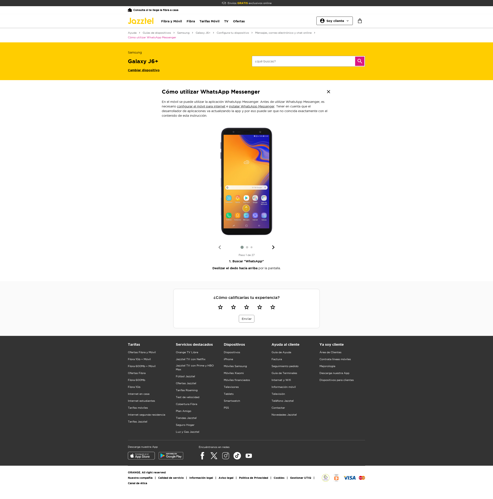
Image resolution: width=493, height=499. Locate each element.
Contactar (278, 407)
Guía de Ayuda (281, 352)
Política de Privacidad (253, 477)
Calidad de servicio (171, 477)
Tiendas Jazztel (186, 417)
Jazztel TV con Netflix (190, 359)
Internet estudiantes (141, 400)
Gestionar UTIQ (300, 477)
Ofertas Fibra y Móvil (142, 352)
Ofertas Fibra (137, 373)
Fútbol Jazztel (185, 376)
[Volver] (328, 91)
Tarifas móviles (138, 407)
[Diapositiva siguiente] (273, 247)
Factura (277, 359)
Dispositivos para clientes (336, 380)
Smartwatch (232, 400)
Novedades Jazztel (284, 414)
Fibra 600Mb (136, 380)
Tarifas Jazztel (137, 421)
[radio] (220, 307)
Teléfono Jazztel (283, 400)
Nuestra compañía (140, 477)
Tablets (229, 393)
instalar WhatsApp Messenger (251, 106)
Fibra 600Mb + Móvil (142, 366)
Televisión (278, 393)
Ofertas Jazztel (186, 383)
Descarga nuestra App (334, 373)
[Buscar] (359, 61)
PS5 (226, 407)
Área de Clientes (330, 352)
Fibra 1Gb (134, 386)
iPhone (228, 359)
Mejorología (327, 366)
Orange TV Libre (187, 352)
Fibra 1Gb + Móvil (139, 359)
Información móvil (284, 386)
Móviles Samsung (235, 366)
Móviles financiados (237, 380)
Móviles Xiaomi (234, 373)
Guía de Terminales (284, 373)
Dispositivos (232, 352)
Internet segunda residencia (146, 414)
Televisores (231, 386)
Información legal (201, 477)
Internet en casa (138, 393)
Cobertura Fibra (186, 404)
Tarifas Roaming (187, 390)
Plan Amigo (183, 411)
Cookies (279, 477)
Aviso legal (226, 477)
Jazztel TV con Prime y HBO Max (195, 367)
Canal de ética (137, 483)
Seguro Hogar (185, 424)
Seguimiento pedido (285, 366)
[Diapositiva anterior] (219, 247)
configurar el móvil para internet (201, 106)
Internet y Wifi (281, 380)
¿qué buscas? (265, 61)
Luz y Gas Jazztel (187, 431)
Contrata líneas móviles (335, 359)
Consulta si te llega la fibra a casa (155, 10)
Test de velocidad (187, 397)
